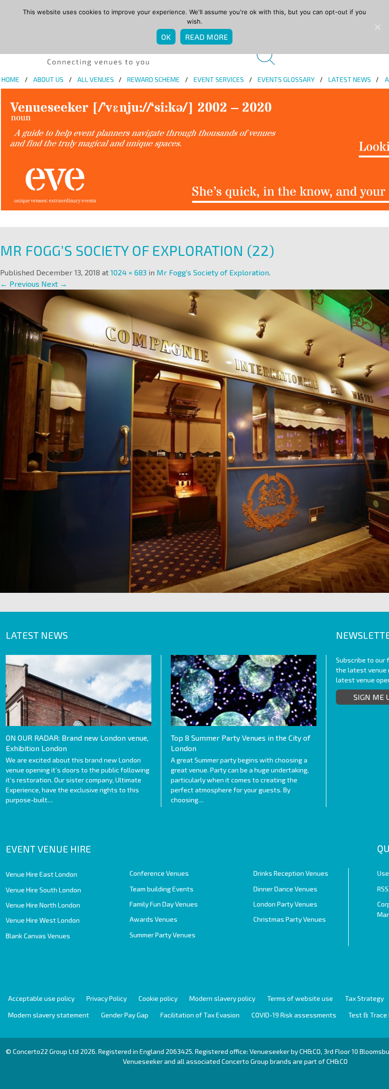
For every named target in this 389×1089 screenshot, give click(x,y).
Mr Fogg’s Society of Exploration (213, 272)
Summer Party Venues (162, 935)
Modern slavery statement (48, 1015)
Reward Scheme (153, 79)
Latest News (349, 79)
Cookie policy (158, 998)
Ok (166, 36)
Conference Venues (159, 873)
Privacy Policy (106, 998)
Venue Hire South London (43, 890)
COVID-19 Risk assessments (293, 1015)
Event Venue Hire (48, 848)
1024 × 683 (129, 272)
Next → (54, 283)
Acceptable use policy (41, 998)
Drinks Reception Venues (290, 873)
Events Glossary (286, 79)
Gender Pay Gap (124, 1015)
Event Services (219, 79)
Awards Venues (153, 919)
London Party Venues (285, 904)
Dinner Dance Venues (285, 889)
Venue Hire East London (41, 874)
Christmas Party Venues (289, 919)
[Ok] (377, 27)
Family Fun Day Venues (164, 904)
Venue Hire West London (43, 920)
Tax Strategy (364, 998)
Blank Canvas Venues (38, 936)
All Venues (95, 79)
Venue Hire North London (43, 905)
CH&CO (337, 1061)
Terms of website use (300, 998)
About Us (48, 79)
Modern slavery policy (222, 998)
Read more (206, 36)
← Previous (19, 283)
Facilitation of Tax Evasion (200, 1015)
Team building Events (162, 889)
